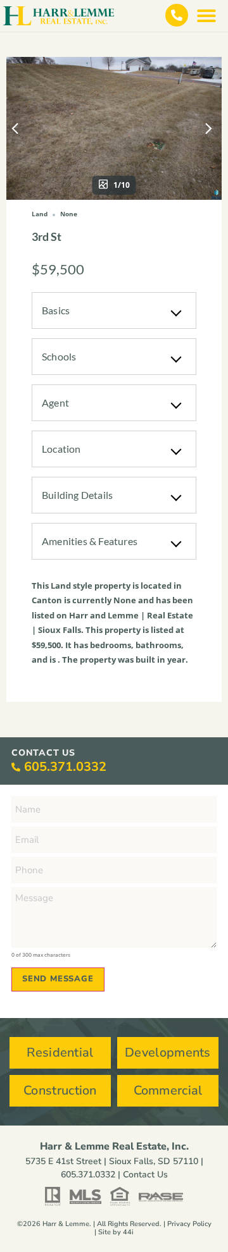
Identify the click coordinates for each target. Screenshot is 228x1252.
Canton (47, 600)
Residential (60, 1052)
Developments (168, 1052)
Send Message (58, 979)
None (124, 600)
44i (128, 1232)
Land (61, 585)
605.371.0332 (65, 766)
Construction (60, 1090)
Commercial (168, 1090)
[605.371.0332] (15, 767)
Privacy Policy (189, 1224)
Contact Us (145, 1175)
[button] (206, 16)
